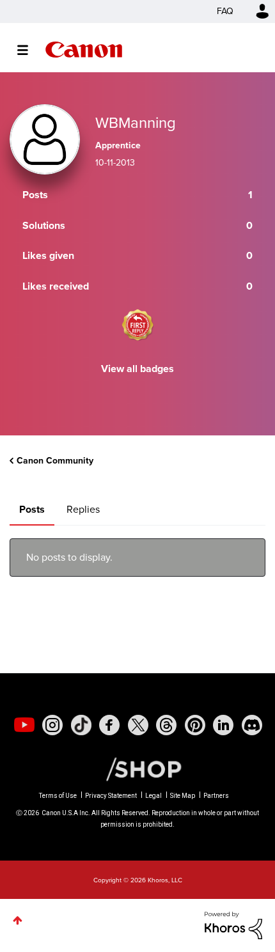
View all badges (137, 368)
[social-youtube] (24, 725)
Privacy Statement (111, 795)
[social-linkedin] (223, 725)
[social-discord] (252, 725)
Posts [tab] (32, 509)
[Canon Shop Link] (137, 768)
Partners (216, 795)
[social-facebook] (109, 725)
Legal (153, 795)
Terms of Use (58, 795)
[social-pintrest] (195, 725)
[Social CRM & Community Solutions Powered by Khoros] (233, 924)
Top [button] (17, 920)
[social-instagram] (52, 725)
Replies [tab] (83, 509)
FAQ (225, 11)
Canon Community (83, 49)
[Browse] (29, 50)
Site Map (182, 795)
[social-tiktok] (81, 725)
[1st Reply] (137, 325)
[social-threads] (166, 725)
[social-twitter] (138, 725)
